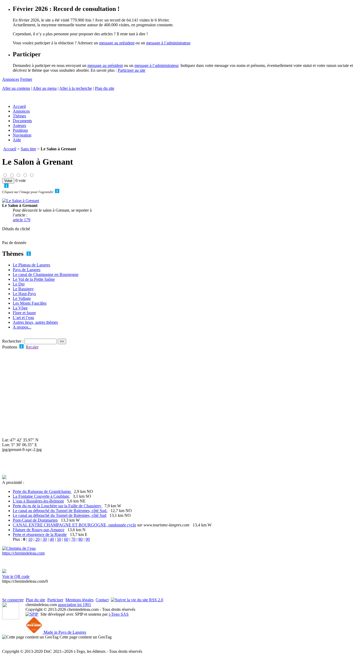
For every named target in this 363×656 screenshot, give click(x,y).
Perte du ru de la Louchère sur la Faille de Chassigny (57, 506)
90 (88, 539)
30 (45, 539)
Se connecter (13, 600)
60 (66, 539)
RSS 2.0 (155, 600)
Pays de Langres (26, 269)
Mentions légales (79, 600)
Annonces (10, 79)
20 (37, 539)
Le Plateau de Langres (31, 265)
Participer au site (131, 70)
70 (73, 539)
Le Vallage (22, 298)
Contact (102, 600)
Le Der (19, 284)
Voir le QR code (15, 576)
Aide (17, 140)
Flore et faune (24, 312)
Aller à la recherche (75, 88)
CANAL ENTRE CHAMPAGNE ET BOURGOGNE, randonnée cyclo (74, 525)
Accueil (19, 106)
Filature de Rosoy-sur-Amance (38, 529)
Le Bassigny (23, 289)
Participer (55, 600)
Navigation (22, 135)
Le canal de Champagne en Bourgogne (45, 274)
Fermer (26, 79)
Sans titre (28, 149)
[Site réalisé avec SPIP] (32, 614)
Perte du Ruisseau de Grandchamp (42, 491)
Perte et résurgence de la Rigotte (40, 534)
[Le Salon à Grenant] (20, 200)
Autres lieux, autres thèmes (35, 322)
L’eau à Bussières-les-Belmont (38, 501)
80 (80, 539)
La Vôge (20, 308)
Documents (22, 120)
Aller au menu (45, 88)
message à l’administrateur (168, 43)
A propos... (22, 327)
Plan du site (104, 88)
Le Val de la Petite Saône (34, 279)
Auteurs (19, 125)
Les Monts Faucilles (30, 303)
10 (30, 539)
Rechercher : (12, 341)
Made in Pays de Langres (64, 632)
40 (52, 539)
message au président (116, 43)
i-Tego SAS (119, 614)
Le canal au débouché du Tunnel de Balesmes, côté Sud (59, 515)
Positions (20, 130)
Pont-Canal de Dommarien (35, 520)
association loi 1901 (74, 604)
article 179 (21, 220)
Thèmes (19, 116)
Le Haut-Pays (24, 293)
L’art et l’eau (23, 317)
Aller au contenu (16, 88)
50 (59, 539)
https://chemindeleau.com (23, 553)
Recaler (32, 347)
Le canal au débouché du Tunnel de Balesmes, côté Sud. (60, 510)
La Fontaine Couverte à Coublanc (41, 496)
